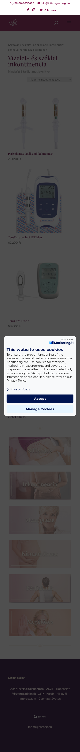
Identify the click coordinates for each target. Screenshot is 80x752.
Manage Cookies (40, 409)
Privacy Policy (20, 389)
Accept (40, 399)
